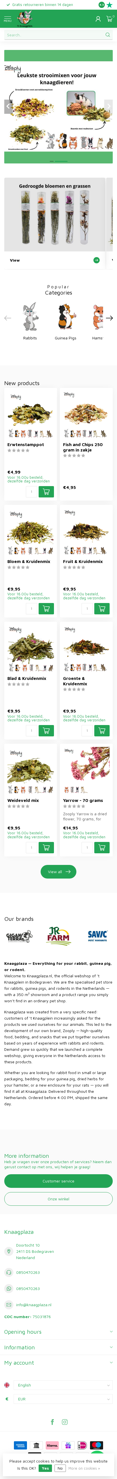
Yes (45, 1468)
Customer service (58, 1180)
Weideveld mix (23, 800)
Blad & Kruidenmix (26, 678)
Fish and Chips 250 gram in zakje (83, 447)
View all (55, 871)
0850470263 (28, 1272)
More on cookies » (84, 1468)
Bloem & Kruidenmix (28, 561)
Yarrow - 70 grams (83, 800)
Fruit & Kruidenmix (83, 561)
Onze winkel (58, 1198)
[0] (109, 18)
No (60, 1468)
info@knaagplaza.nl (33, 1304)
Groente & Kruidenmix (75, 681)
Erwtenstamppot (25, 444)
